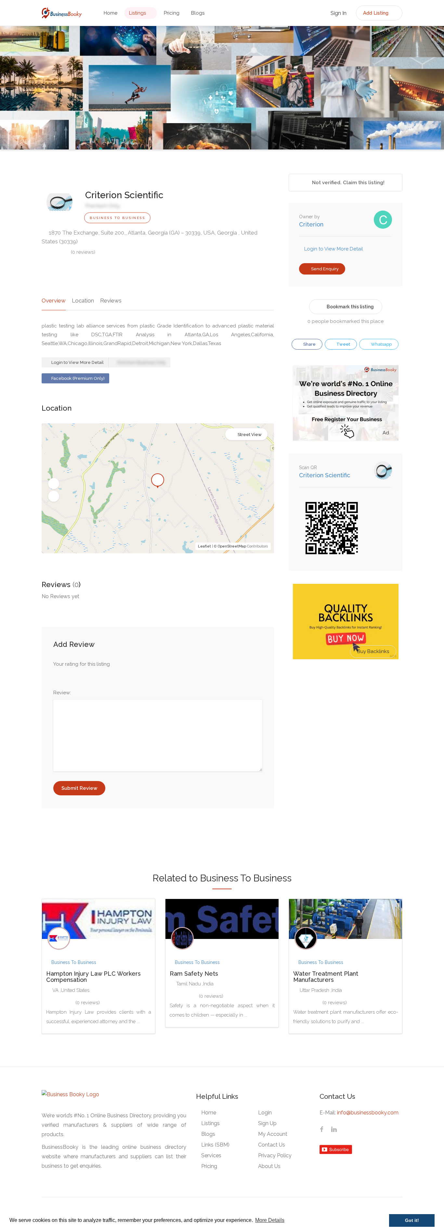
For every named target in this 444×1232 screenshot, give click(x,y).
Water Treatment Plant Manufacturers (325, 976)
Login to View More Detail (77, 362)
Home (110, 13)
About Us (269, 1166)
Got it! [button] (412, 1220)
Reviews (111, 300)
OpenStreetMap (232, 546)
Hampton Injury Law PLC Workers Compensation (93, 976)
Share (309, 344)
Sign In (337, 13)
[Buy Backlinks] (345, 621)
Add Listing (376, 13)
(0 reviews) (83, 252)
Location (83, 300)
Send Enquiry (324, 268)
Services (211, 1155)
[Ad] (345, 402)
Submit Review (79, 788)
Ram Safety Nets (194, 973)
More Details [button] (269, 1220)
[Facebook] (321, 1129)
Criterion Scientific (324, 475)
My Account (272, 1134)
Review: (62, 693)
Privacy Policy (275, 1155)
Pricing (171, 13)
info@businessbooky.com (367, 1113)
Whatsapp (381, 344)
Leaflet (204, 546)
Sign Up (267, 1123)
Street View (250, 434)
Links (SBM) (215, 1145)
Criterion (311, 224)
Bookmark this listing (350, 306)
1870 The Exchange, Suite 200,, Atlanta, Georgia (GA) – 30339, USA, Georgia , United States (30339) (149, 237)
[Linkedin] (334, 1129)
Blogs (197, 13)
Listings (137, 13)
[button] (53, 483)
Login (265, 1113)
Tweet (342, 344)
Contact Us (271, 1145)
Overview (54, 300)
